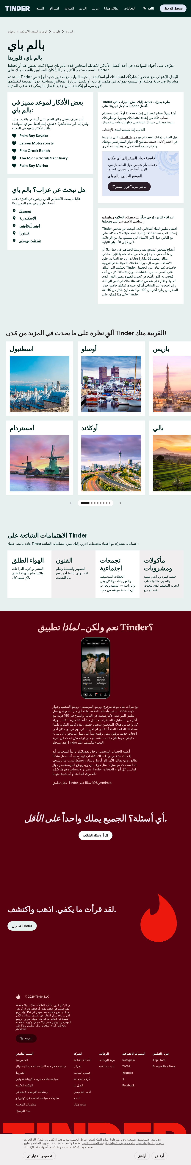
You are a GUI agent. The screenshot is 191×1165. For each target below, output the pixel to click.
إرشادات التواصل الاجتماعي (32, 1092)
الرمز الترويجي (82, 1092)
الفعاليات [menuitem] (130, 8)
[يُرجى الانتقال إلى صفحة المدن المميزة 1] (85, 503)
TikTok (126, 1066)
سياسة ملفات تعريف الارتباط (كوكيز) (37, 1079)
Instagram (128, 1060)
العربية (28, 1038)
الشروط (20, 1073)
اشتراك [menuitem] (54, 8)
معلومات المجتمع (26, 1104)
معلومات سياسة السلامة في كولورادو (38, 1098)
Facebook (128, 1085)
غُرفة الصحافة (82, 1079)
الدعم (77, 1098)
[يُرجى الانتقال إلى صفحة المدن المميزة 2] (92, 503)
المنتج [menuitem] (40, 8)
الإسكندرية (27, 218)
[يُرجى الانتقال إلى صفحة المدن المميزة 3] (95, 503)
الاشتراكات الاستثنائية (159, 142)
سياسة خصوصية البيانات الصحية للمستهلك (41, 1066)
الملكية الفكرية (24, 1085)
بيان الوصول (23, 1111)
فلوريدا (56, 31)
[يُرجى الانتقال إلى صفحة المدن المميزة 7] (106, 503)
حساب (164, 118)
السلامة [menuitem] (69, 8)
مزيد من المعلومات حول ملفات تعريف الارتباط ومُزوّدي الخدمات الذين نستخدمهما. (122, 1145)
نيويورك (25, 210)
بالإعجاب (108, 130)
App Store (159, 1060)
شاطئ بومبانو (30, 240)
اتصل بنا (78, 1085)
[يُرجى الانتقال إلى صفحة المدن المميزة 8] (109, 503)
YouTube (127, 1073)
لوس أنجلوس (29, 225)
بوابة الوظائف (107, 1060)
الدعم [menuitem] (83, 8)
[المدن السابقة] (70, 503)
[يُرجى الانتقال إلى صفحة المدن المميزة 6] (103, 503)
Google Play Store (164, 1066)
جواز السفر (127, 137)
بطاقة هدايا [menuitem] (111, 8)
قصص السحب (82, 1073)
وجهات (11, 31)
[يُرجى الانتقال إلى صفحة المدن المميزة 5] (100, 503)
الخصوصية (22, 1060)
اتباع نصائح (132, 217)
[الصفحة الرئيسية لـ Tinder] (17, 8)
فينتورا (24, 233)
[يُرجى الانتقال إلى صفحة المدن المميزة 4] (97, 503)
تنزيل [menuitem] (95, 8)
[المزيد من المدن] (120, 503)
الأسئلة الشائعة (82, 1060)
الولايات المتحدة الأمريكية (33, 31)
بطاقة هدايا (80, 1104)
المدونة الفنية (106, 1066)
